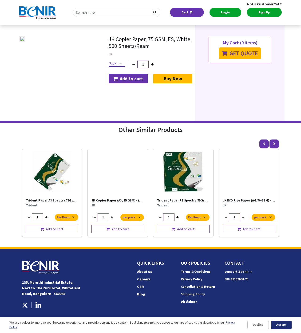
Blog (141, 294)
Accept (281, 325)
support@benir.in (238, 271)
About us (144, 271)
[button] (128, 78)
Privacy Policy (191, 279)
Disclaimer (189, 301)
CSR (140, 286)
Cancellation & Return (198, 286)
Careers (143, 279)
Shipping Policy (193, 294)
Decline (258, 325)
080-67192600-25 (236, 279)
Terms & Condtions (195, 271)
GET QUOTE (242, 53)
